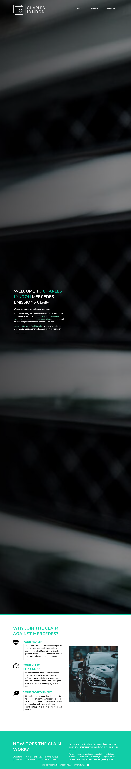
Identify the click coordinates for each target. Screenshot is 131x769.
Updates (94, 8)
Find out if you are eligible (21, 333)
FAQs (78, 8)
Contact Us (110, 8)
